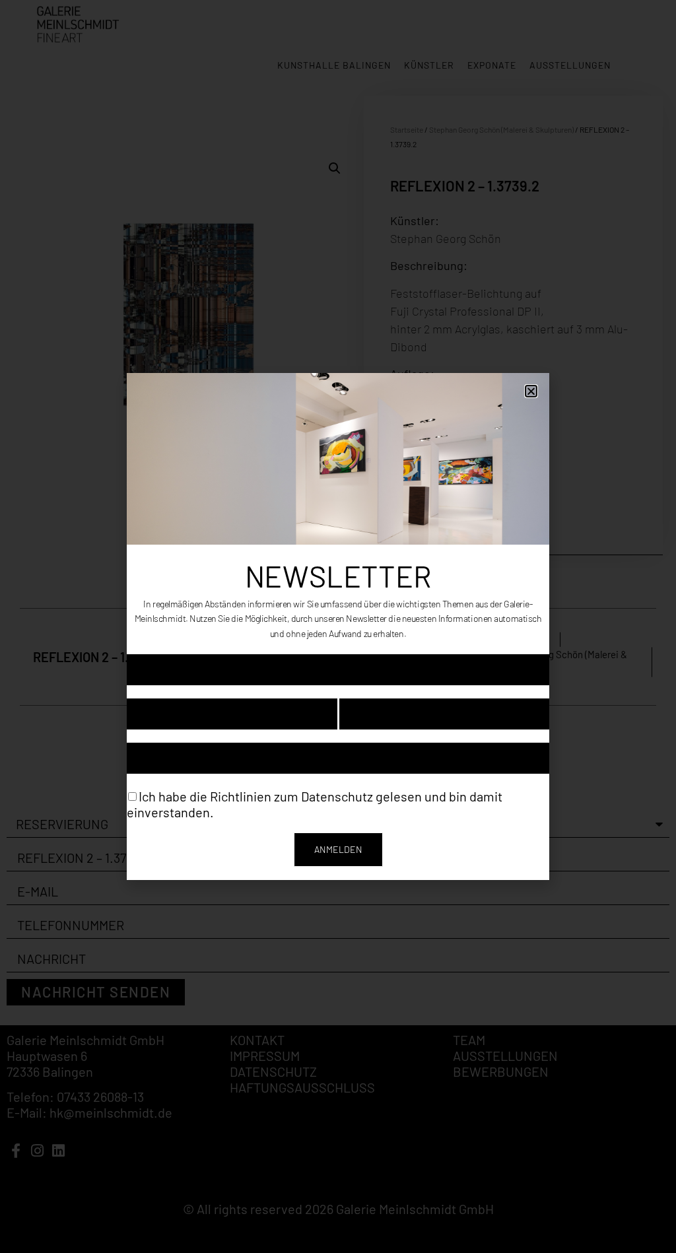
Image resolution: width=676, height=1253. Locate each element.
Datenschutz (337, 795)
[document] (338, 626)
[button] (531, 391)
